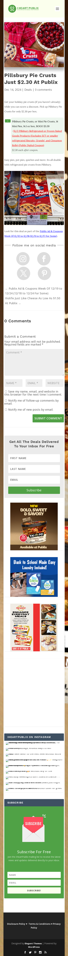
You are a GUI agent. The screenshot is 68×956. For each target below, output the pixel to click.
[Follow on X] (23, 273)
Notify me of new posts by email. (30, 409)
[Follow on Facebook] (43, 258)
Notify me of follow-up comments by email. (31, 402)
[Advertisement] (34, 692)
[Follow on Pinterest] (44, 273)
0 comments (43, 90)
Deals (28, 90)
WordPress (34, 947)
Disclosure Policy (16, 923)
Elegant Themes (33, 943)
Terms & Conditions (39, 923)
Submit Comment (48, 418)
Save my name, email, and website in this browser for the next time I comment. (33, 393)
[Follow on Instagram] (23, 258)
